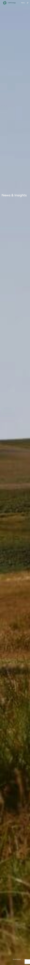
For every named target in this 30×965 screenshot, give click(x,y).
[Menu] (27, 3)
